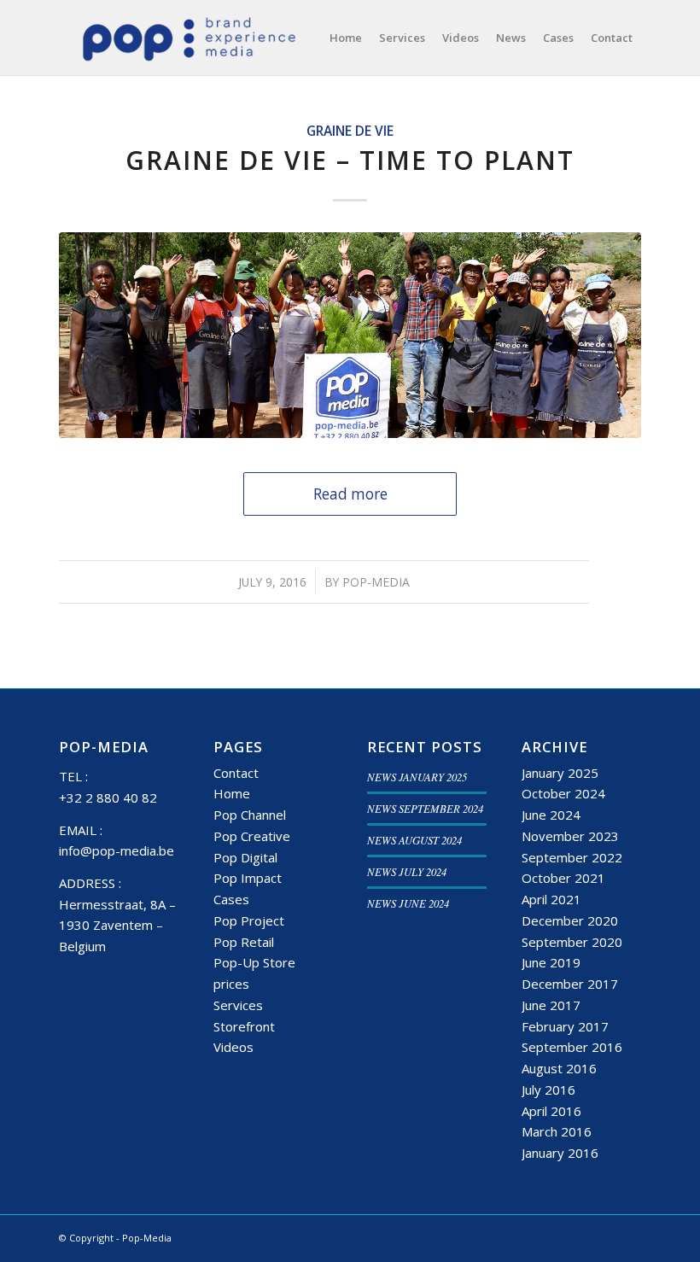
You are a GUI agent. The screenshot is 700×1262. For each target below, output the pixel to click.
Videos (233, 1046)
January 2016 (560, 1152)
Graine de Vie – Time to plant (350, 160)
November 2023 (570, 835)
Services (238, 1005)
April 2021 (551, 899)
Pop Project (248, 920)
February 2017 (565, 1026)
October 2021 (563, 877)
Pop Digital (245, 857)
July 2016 (548, 1089)
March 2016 (557, 1131)
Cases (231, 899)
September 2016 (572, 1046)
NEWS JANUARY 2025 (417, 776)
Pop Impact (247, 877)
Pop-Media (376, 582)
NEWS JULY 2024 (406, 871)
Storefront (244, 1026)
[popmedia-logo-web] (188, 37)
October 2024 (563, 793)
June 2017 (551, 1005)
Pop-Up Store (254, 962)
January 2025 (560, 772)
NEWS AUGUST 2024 (414, 840)
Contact (236, 772)
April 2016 (551, 1110)
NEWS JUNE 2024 (408, 903)
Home (231, 793)
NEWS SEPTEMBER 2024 (425, 808)
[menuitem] (345, 37)
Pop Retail (243, 941)
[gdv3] (350, 334)
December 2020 (570, 920)
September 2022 (572, 857)
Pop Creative (251, 835)
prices (231, 983)
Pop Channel (249, 814)
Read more (350, 494)
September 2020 (572, 941)
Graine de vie (350, 130)
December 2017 (570, 983)
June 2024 (551, 814)
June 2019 (551, 962)
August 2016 (559, 1068)
